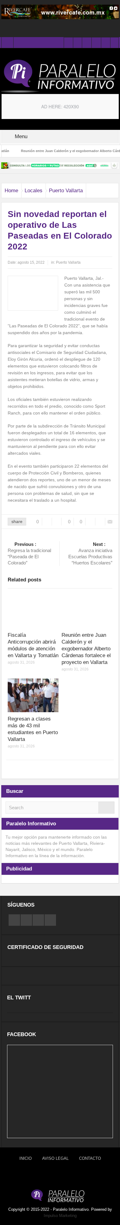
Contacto (90, 1158)
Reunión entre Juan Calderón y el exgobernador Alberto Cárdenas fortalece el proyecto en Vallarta (86, 648)
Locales (33, 191)
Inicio (25, 1158)
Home (11, 191)
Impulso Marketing (60, 1215)
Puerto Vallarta (66, 191)
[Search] (106, 808)
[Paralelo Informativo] (60, 76)
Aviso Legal (55, 1158)
